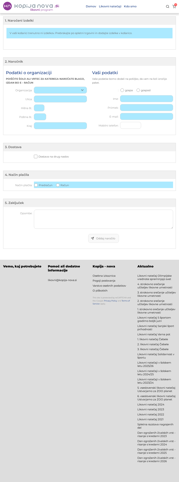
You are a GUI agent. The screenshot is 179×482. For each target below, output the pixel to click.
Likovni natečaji (110, 6)
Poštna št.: (25, 117)
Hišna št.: (26, 108)
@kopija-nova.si (66, 280)
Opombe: (26, 213)
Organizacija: (23, 90)
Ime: (116, 98)
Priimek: (113, 107)
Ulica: (28, 99)
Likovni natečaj (147, 419)
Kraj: (29, 126)
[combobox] (60, 90)
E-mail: (114, 116)
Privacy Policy (110, 301)
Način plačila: (23, 185)
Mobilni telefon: (109, 125)
